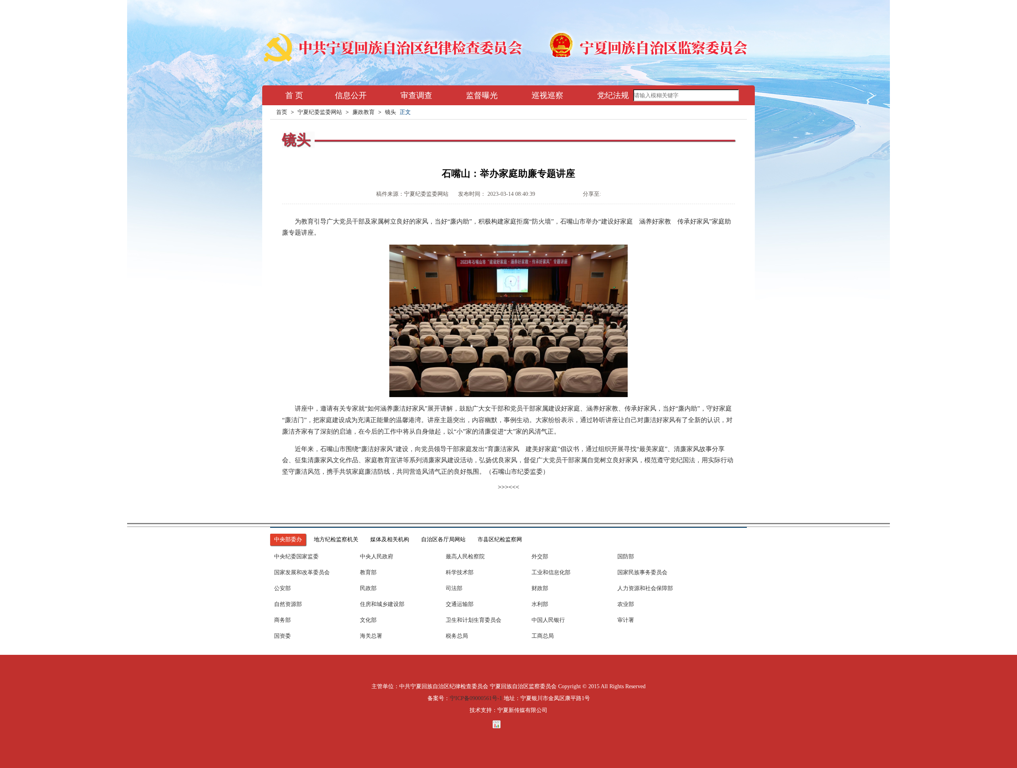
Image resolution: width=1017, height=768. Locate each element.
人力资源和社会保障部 (645, 588)
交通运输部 (460, 604)
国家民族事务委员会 (642, 572)
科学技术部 (460, 572)
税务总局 (457, 636)
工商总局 (543, 636)
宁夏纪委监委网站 (320, 112)
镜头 (390, 112)
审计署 (625, 620)
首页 (281, 112)
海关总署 (371, 636)
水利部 (540, 604)
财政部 (540, 588)
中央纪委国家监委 (296, 557)
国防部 (625, 557)
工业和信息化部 (551, 572)
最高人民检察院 (465, 557)
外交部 (540, 557)
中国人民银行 (548, 620)
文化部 (368, 620)
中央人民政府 (376, 557)
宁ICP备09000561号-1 (476, 698)
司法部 (454, 588)
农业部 (625, 604)
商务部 (282, 620)
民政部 (368, 588)
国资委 (282, 636)
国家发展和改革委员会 (302, 572)
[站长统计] (508, 724)
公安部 (282, 588)
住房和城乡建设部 (382, 604)
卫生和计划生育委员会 (473, 620)
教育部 (368, 572)
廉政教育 (363, 112)
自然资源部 (288, 604)
